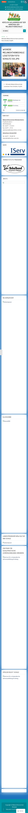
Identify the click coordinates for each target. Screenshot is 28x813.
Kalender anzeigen (20, 110)
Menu (6, 31)
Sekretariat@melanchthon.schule (14, 7)
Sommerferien (11, 2)
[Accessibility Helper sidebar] (26, 2)
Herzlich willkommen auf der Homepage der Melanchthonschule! (14, 24)
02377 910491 (14, 5)
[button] (4, 110)
